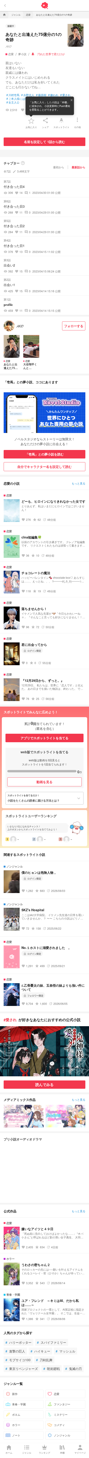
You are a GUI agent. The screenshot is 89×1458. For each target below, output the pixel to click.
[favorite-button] (31, 120)
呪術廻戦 (51, 1368)
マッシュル (65, 1351)
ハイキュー (40, 1351)
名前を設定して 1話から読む (44, 141)
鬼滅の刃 (73, 1368)
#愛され (10, 1019)
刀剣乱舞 (44, 1360)
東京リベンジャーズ (21, 1368)
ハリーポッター (18, 1342)
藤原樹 (41, 95)
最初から (58, 167)
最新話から (78, 167)
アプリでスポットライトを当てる (44, 738)
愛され (65, 95)
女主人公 (12, 102)
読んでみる (44, 1084)
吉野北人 (27, 95)
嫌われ (53, 95)
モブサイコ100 (18, 1360)
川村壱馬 (12, 95)
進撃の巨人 (15, 1351)
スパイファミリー (51, 1342)
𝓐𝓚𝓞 (8, 46)
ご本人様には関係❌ (20, 98)
